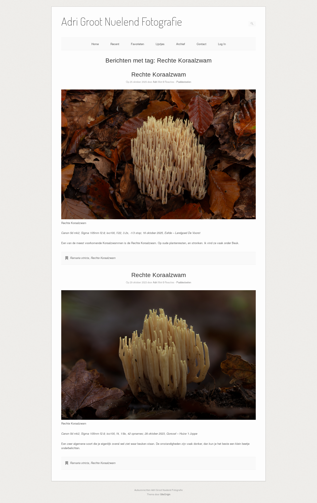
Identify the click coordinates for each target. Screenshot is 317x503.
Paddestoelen (183, 81)
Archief (180, 44)
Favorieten (137, 44)
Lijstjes (160, 44)
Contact (201, 44)
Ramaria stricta (79, 258)
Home (95, 44)
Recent (114, 44)
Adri (155, 81)
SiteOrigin (165, 494)
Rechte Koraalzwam (158, 74)
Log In (222, 44)
